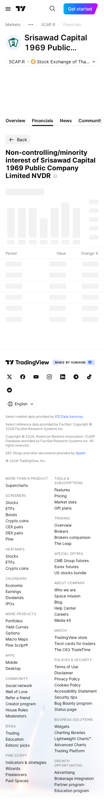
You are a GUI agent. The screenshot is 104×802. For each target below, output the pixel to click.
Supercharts (17, 485)
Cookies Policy (67, 685)
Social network (19, 685)
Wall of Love (16, 691)
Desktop (13, 668)
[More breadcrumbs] (30, 24)
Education (15, 739)
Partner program (69, 784)
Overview (63, 525)
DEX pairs (14, 533)
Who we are (65, 589)
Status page (65, 709)
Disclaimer (63, 672)
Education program (71, 790)
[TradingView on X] (9, 377)
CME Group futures (71, 560)
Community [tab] (90, 120)
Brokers (61, 531)
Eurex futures (66, 566)
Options (13, 633)
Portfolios (14, 620)
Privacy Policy (67, 678)
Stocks (12, 502)
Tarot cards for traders (74, 643)
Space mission (67, 596)
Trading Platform (69, 750)
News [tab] (66, 120)
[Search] (52, 8)
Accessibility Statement (75, 691)
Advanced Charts (70, 744)
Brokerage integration (74, 778)
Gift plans (63, 508)
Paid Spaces (17, 780)
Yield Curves (17, 627)
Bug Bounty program (73, 703)
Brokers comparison (72, 537)
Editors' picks (18, 745)
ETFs (10, 508)
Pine (9, 539)
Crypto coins (17, 520)
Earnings (13, 591)
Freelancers (16, 774)
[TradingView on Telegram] (76, 377)
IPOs (10, 603)
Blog (58, 602)
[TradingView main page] (21, 9)
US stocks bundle (70, 572)
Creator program (21, 703)
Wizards (13, 768)
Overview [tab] (15, 120)
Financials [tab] (42, 120)
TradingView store (70, 637)
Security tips (65, 697)
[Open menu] (8, 8)
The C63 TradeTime (72, 649)
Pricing (60, 495)
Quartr (80, 453)
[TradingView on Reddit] (9, 390)
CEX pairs (14, 526)
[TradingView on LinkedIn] (63, 377)
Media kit (62, 620)
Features (62, 489)
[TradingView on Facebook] (23, 377)
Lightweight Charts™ (72, 738)
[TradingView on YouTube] (36, 377)
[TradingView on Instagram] (49, 377)
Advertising (64, 772)
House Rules (17, 709)
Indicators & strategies (26, 762)
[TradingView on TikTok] (89, 377)
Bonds (11, 514)
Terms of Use (66, 666)
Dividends (15, 597)
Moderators (16, 716)
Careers (61, 614)
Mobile (11, 662)
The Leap (63, 543)
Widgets (61, 726)
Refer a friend (18, 697)
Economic (14, 585)
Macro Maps (17, 639)
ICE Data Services (69, 416)
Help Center (65, 608)
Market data (65, 502)
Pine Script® (17, 645)
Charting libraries (69, 732)
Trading (12, 733)
